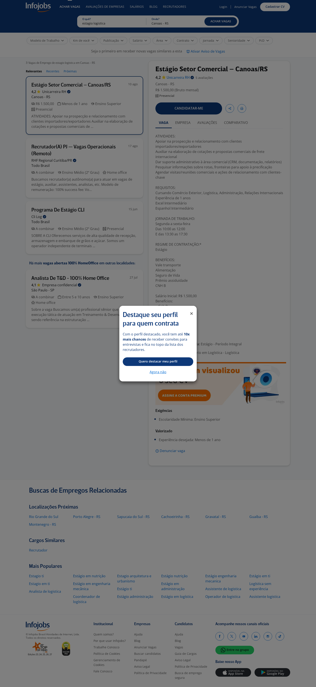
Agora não (158, 372)
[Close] (191, 313)
